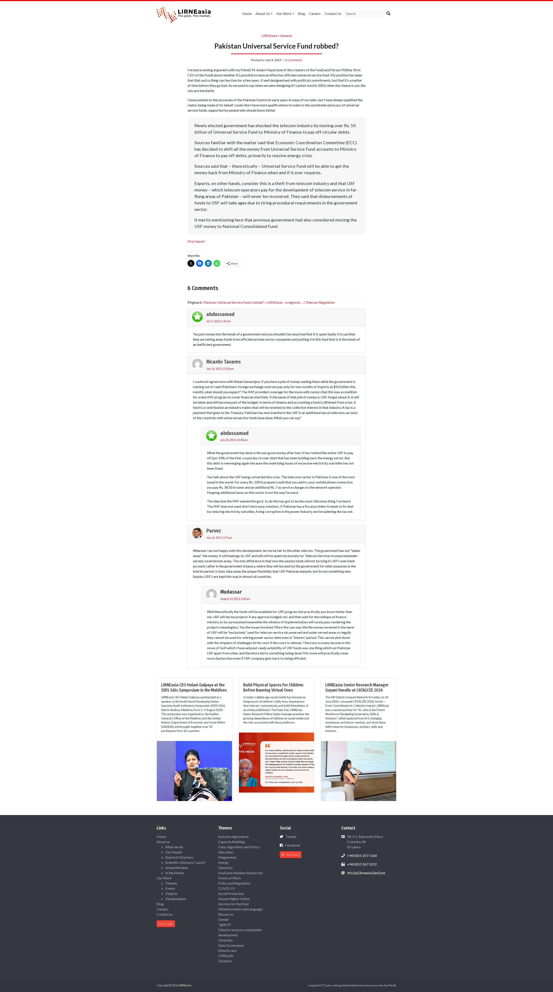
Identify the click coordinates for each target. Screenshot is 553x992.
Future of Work (229, 878)
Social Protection (231, 893)
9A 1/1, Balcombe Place (364, 841)
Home (247, 13)
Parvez (213, 531)
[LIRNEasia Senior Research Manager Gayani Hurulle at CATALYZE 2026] (358, 770)
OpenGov (225, 868)
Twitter (291, 836)
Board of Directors (179, 857)
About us (263, 13)
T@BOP (224, 924)
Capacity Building (231, 842)
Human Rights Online (233, 899)
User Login (166, 924)
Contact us (332, 13)
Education (225, 852)
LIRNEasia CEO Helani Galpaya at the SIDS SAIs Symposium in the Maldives (194, 687)
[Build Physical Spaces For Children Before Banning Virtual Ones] (276, 762)
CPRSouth (225, 956)
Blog (301, 13)
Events (170, 888)
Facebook (292, 845)
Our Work (283, 13)
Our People (173, 852)
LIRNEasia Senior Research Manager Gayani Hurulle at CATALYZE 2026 (357, 687)
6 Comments (293, 60)
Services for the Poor (233, 904)
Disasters (225, 961)
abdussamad (220, 314)
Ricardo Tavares (223, 362)
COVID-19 (226, 888)
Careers (315, 13)
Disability (225, 940)
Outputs (171, 893)
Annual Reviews (176, 868)
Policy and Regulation (234, 883)
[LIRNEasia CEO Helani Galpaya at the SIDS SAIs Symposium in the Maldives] (194, 770)
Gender (223, 919)
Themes (171, 883)
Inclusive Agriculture (233, 836)
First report (196, 241)
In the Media (174, 873)
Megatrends (227, 857)
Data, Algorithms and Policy (238, 847)
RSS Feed (292, 854)
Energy (223, 862)
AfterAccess (227, 950)
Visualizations (175, 899)
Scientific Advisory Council (185, 862)
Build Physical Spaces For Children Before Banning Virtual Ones (273, 687)
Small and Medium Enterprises (240, 873)
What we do (174, 847)
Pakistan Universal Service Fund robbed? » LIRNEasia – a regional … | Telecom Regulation (269, 302)
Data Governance (231, 945)
